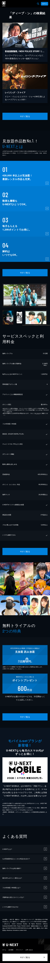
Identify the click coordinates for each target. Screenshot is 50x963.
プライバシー (19, 949)
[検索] (38, 4)
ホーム (4, 949)
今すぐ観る (25, 116)
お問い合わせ (29, 949)
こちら (38, 413)
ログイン (44, 4)
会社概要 (10, 949)
